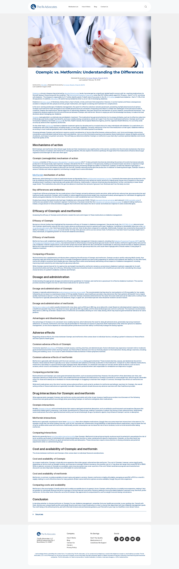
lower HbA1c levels (51, 230)
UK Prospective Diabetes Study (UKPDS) (47, 243)
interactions (71, 422)
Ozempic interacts (45, 409)
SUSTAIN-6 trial (127, 224)
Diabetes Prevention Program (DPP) (126, 241)
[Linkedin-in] (127, 539)
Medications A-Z (96, 540)
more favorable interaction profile (63, 436)
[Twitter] (122, 539)
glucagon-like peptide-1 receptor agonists (66, 162)
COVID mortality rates (131, 200)
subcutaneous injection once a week (72, 292)
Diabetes (36, 93)
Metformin (38, 175)
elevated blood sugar (71, 93)
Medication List (73, 7)
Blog (95, 7)
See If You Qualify (96, 538)
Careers (69, 545)
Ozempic (36, 117)
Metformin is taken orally (41, 307)
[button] (89, 515)
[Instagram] (138, 539)
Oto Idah (44, 85)
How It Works (71, 538)
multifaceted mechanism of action (99, 179)
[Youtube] (132, 539)
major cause (46, 102)
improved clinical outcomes (105, 200)
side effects (51, 348)
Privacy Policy (72, 547)
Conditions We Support (98, 543)
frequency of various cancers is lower (108, 202)
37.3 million (111, 97)
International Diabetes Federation (81, 95)
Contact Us (104, 7)
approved (59, 121)
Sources (39, 514)
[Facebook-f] (116, 539)
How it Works (86, 7)
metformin (49, 126)
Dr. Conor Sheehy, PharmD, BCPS (97, 78)
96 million (54, 99)
